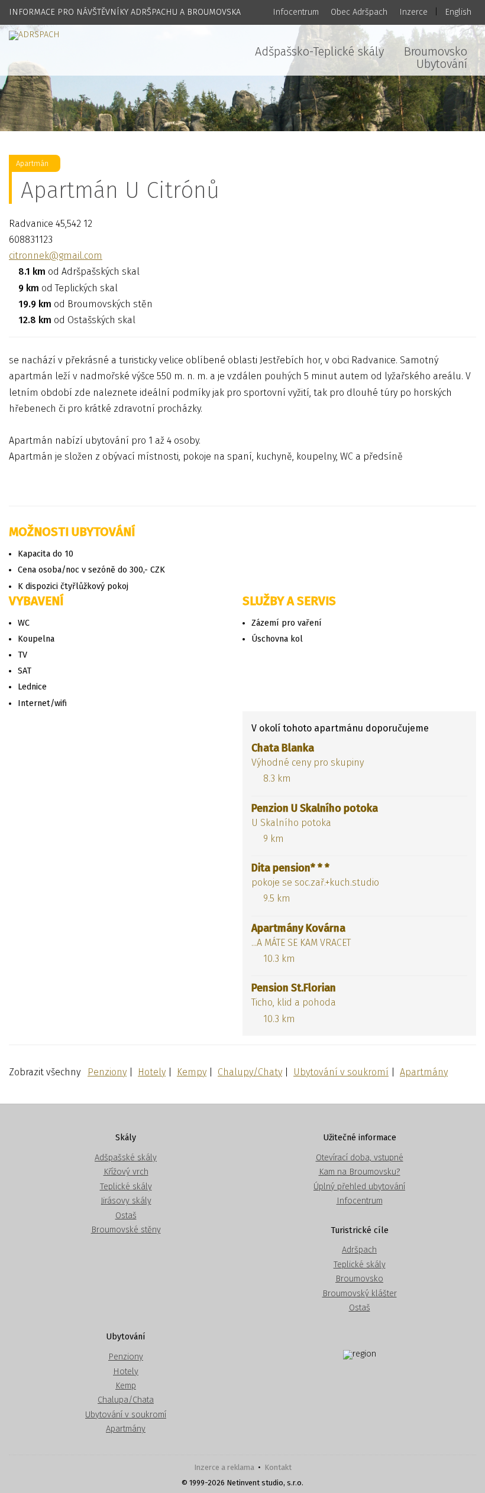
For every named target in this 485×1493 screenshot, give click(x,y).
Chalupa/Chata (126, 1400)
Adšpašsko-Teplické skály (319, 51)
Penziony (107, 1072)
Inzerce (413, 12)
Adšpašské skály (126, 1158)
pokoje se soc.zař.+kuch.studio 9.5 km (315, 883)
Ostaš (126, 1216)
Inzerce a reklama (224, 1467)
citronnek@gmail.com (55, 255)
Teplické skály (126, 1187)
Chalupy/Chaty (250, 1072)
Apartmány (424, 1072)
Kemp (125, 1386)
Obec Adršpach (359, 12)
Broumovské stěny (126, 1230)
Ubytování (441, 64)
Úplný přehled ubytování (359, 1187)
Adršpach (359, 1250)
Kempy (191, 1072)
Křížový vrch (126, 1172)
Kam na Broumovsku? (359, 1172)
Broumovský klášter (359, 1294)
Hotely (152, 1072)
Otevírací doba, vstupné (359, 1158)
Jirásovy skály (126, 1201)
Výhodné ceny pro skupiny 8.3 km (307, 763)
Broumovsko (435, 51)
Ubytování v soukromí (341, 1072)
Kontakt (278, 1467)
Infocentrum (296, 12)
